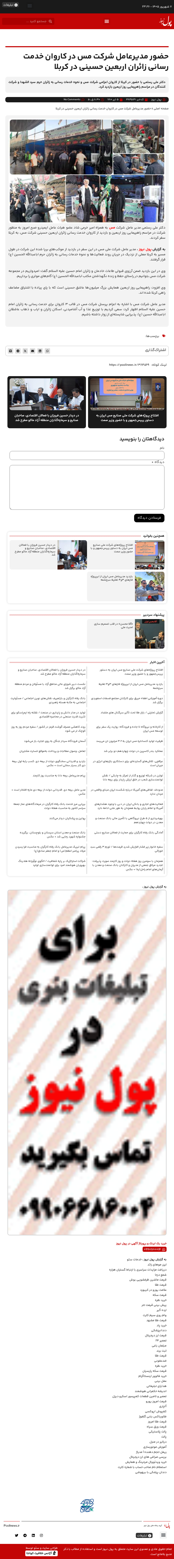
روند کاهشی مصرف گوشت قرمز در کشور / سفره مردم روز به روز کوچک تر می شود (48, 729)
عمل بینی (160, 1381)
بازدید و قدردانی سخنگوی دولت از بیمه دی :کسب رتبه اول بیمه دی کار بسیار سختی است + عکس (49, 763)
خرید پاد (162, 1325)
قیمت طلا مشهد (156, 1320)
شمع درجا (161, 1275)
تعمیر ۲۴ (161, 1340)
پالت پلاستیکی (158, 1431)
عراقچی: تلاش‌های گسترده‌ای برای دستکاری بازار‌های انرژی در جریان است (128, 763)
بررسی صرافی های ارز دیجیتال (148, 1457)
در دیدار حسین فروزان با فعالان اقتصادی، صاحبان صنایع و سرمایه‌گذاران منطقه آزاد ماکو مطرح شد (35, 550)
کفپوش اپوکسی (156, 1411)
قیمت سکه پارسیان (154, 1371)
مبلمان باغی (159, 1345)
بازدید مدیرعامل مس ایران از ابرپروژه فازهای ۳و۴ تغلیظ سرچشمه (112, 578)
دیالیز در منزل (158, 1442)
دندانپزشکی (159, 1330)
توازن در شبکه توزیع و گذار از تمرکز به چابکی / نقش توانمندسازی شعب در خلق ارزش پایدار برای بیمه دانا (132, 778)
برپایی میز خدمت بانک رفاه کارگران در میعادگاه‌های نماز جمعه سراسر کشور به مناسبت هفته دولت (49, 806)
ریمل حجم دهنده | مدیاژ (151, 1452)
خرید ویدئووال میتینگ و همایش (146, 1462)
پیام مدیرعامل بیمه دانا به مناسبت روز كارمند (59, 776)
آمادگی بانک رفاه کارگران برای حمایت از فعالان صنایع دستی (128, 833)
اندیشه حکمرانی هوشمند (151, 1391)
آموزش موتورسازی (155, 1447)
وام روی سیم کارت (155, 1315)
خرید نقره (161, 1300)
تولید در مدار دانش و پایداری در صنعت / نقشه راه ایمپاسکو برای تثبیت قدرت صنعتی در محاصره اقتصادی (48, 715)
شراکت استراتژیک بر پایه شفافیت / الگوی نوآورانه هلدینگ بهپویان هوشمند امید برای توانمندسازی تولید (52, 863)
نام (162, 448)
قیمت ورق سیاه (157, 1427)
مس (112, 227)
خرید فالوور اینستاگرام (152, 1376)
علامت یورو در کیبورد (153, 1290)
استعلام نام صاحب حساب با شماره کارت (142, 1467)
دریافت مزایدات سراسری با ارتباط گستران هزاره (138, 1270)
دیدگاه (158, 462)
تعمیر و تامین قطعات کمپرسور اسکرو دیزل (139, 1396)
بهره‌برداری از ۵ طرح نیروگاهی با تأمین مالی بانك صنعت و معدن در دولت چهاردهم (129, 820)
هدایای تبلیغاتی (156, 1386)
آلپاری (163, 1406)
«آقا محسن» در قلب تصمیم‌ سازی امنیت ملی (113, 626)
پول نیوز (145, 249)
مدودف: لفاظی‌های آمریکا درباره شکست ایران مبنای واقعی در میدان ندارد (127, 792)
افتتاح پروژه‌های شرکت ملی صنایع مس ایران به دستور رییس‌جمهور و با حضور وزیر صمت (112, 548)
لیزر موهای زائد (157, 1264)
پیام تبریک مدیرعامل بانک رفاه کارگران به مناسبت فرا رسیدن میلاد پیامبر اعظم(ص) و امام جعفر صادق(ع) (50, 849)
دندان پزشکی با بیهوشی (151, 1472)
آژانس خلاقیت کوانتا (39, 1553)
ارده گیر (162, 1310)
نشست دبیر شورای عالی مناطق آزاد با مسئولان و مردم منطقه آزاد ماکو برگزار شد (50, 686)
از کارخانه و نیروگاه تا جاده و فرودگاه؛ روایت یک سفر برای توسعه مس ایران (129, 729)
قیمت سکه (160, 1295)
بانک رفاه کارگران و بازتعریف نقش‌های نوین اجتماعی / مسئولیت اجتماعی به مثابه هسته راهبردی (48, 700)
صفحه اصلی (161, 108)
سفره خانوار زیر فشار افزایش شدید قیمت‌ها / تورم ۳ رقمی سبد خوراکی (126, 849)
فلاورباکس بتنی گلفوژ (153, 1416)
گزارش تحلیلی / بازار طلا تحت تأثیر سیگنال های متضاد (132, 713)
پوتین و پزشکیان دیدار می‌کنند (67, 818)
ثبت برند (161, 1351)
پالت (164, 1437)
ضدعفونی (160, 1361)
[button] (29, 5)
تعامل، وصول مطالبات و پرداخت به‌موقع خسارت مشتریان (52, 751)
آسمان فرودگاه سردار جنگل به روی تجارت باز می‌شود (55, 741)
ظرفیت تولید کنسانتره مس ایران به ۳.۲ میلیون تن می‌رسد (129, 741)
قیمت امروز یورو (156, 1401)
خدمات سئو (134, 1259)
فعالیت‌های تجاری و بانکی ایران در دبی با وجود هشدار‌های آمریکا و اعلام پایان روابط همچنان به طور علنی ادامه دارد (128, 806)
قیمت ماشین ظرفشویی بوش (148, 1280)
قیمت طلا (161, 1285)
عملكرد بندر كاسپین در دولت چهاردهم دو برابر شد (133, 751)
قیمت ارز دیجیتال (156, 1335)
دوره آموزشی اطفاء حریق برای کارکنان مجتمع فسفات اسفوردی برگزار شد (127, 700)
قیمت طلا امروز (157, 1421)
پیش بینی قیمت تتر (154, 1305)
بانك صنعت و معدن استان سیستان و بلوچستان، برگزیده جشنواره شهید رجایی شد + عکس (53, 835)
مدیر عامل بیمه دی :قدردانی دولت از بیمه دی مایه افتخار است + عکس (48, 792)
